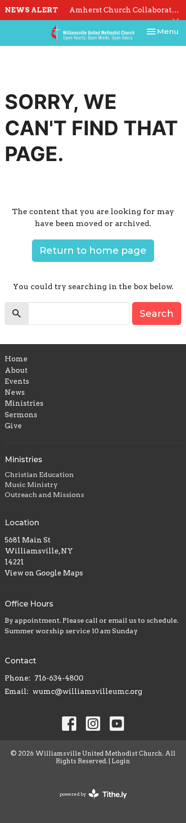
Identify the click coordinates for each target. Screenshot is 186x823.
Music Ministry (31, 484)
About (16, 370)
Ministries (24, 403)
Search (157, 313)
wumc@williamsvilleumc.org (87, 691)
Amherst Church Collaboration (126, 10)
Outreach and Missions (44, 494)
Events (17, 381)
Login (121, 761)
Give (13, 426)
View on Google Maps (44, 573)
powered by (88, 802)
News (15, 392)
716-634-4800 (58, 678)
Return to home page (93, 250)
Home (16, 359)
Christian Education (39, 474)
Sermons (21, 415)
